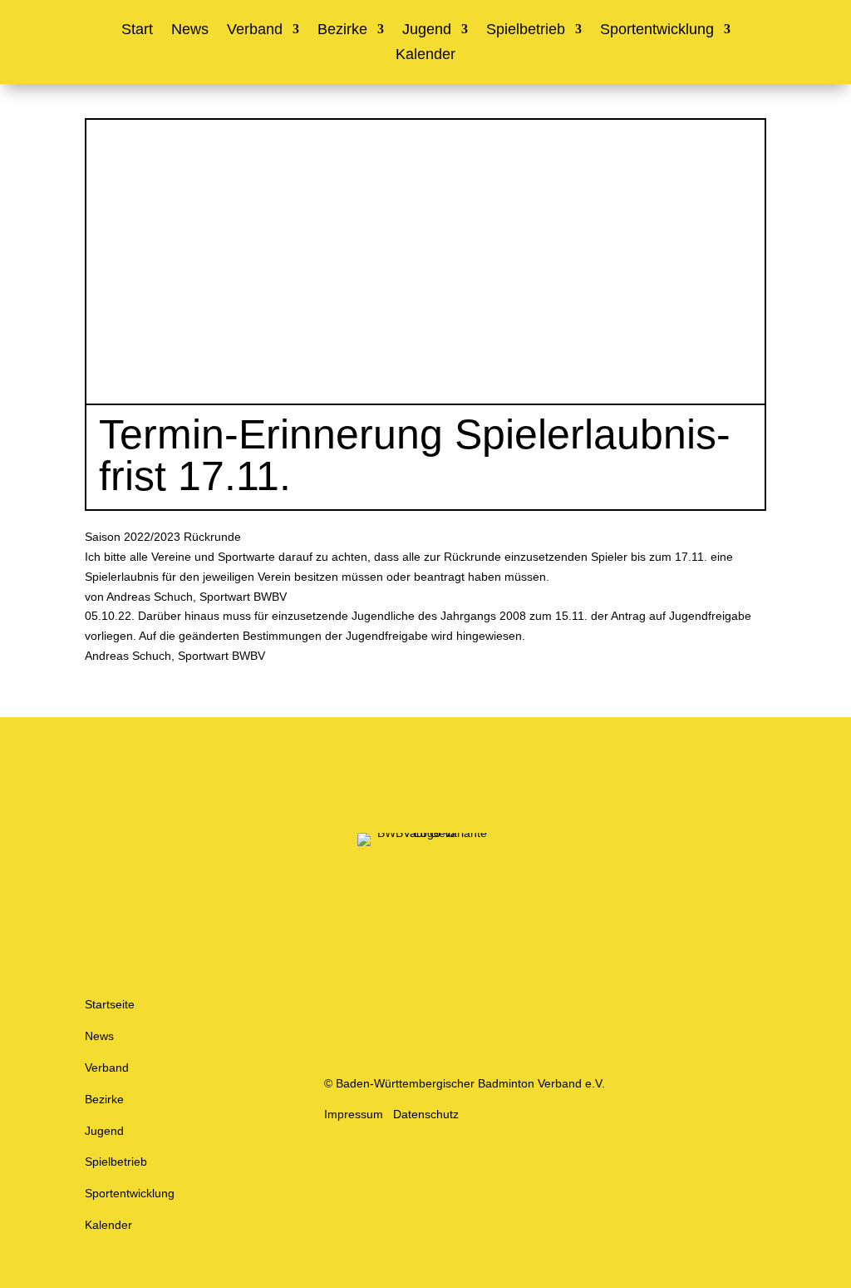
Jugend (426, 30)
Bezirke (342, 30)
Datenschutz (426, 1114)
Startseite (110, 1004)
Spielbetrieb (525, 30)
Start (137, 30)
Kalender (425, 55)
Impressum (353, 1114)
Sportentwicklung (657, 30)
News (190, 30)
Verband (255, 30)
